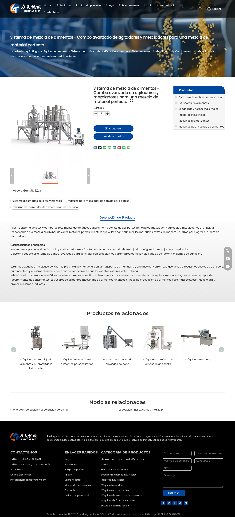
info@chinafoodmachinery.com (28, 479)
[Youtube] (180, 503)
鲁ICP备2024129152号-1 (170, 514)
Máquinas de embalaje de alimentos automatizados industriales (36, 364)
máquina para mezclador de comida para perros (98, 201)
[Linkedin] (169, 503)
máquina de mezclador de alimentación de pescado (45, 207)
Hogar (48, 5)
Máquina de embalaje (198, 359)
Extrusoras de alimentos (114, 469)
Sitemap (151, 514)
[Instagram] (186, 503)
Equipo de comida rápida (115, 505)
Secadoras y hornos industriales (118, 474)
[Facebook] (163, 503)
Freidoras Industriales (112, 479)
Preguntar (115, 128)
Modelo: (18, 190)
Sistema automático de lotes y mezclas (37, 201)
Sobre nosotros (129, 5)
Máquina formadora (112, 485)
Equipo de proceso (88, 5)
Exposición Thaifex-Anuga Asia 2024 (141, 409)
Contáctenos (52, 12)
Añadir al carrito (113, 136)
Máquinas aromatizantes (115, 490)
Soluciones (64, 5)
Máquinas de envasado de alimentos (121, 495)
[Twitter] (174, 503)
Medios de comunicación (160, 5)
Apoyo (110, 5)
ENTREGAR (173, 493)
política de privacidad (77, 495)
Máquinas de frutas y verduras (118, 500)
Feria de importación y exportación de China (40, 409)
